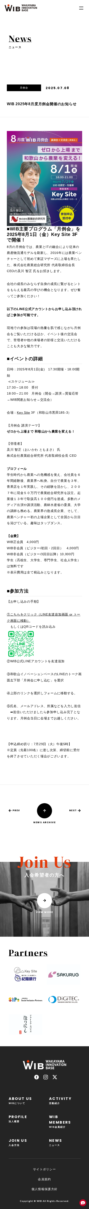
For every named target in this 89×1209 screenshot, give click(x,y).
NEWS (55, 1142)
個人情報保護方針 (44, 1189)
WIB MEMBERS (60, 1121)
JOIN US (18, 1142)
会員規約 (44, 1179)
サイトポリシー (44, 1169)
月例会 (24, 87)
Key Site (23, 412)
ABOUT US (20, 1100)
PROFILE (18, 1118)
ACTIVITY (60, 1100)
